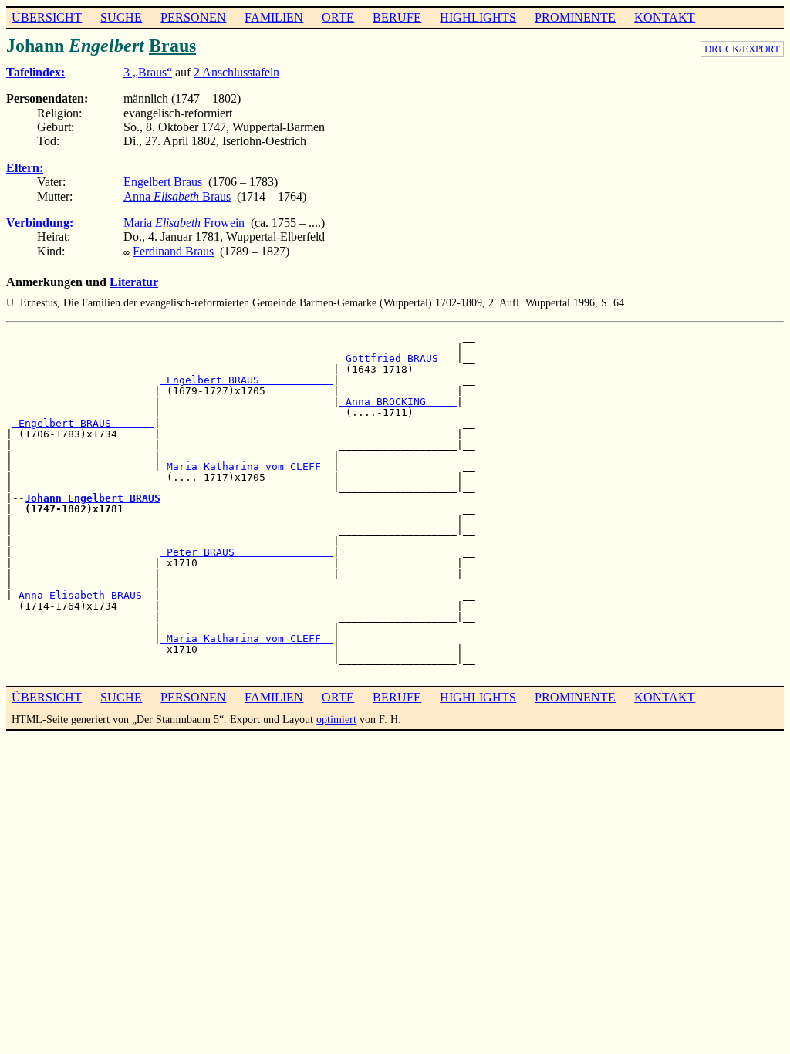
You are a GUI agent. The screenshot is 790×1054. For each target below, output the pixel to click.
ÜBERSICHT (47, 17)
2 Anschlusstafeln (236, 72)
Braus (172, 45)
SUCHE (121, 17)
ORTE (338, 17)
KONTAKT (664, 17)
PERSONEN (193, 17)
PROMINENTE (575, 17)
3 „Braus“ (147, 72)
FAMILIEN (274, 17)
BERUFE (397, 17)
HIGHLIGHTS (478, 17)
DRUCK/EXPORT (742, 49)
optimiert (336, 719)
